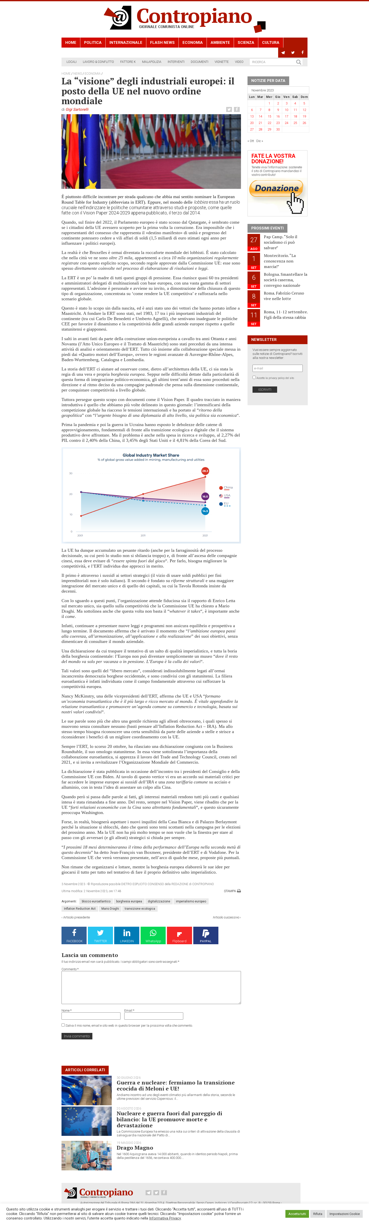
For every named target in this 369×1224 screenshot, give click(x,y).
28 (260, 129)
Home (70, 42)
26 (304, 123)
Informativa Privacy (165, 1218)
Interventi (176, 62)
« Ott (251, 141)
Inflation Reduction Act (80, 908)
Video (239, 62)
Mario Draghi (110, 908)
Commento (70, 969)
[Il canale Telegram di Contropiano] (283, 53)
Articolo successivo (226, 917)
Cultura (270, 42)
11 (295, 110)
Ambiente (220, 42)
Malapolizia (151, 62)
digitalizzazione (159, 901)
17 (286, 116)
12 (304, 110)
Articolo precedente (76, 917)
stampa (230, 891)
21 (260, 123)
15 (269, 116)
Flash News (162, 42)
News (77, 73)
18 (295, 116)
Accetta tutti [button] (297, 1214)
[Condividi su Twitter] (229, 109)
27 (252, 129)
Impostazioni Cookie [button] (345, 1214)
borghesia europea (129, 901)
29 (269, 129)
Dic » (259, 141)
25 (295, 123)
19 (304, 116)
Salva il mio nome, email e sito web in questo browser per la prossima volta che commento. (129, 1025)
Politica (93, 42)
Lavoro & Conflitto (98, 62)
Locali (72, 62)
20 (252, 123)
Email (129, 1010)
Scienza (246, 42)
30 (278, 129)
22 (269, 123)
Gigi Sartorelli (77, 109)
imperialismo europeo (191, 901)
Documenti (199, 62)
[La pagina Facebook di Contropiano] (303, 53)
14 (260, 116)
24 (286, 123)
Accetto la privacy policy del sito (275, 378)
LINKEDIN (127, 941)
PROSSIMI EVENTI (267, 228)
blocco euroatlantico (96, 901)
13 (252, 116)
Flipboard (179, 941)
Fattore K (128, 62)
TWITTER (100, 941)
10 (286, 110)
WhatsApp (153, 941)
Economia (192, 42)
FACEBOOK (75, 941)
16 (278, 116)
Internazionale (125, 42)
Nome (67, 1010)
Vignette (222, 62)
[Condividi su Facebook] (237, 109)
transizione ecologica (140, 908)
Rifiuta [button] (317, 1214)
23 (278, 123)
